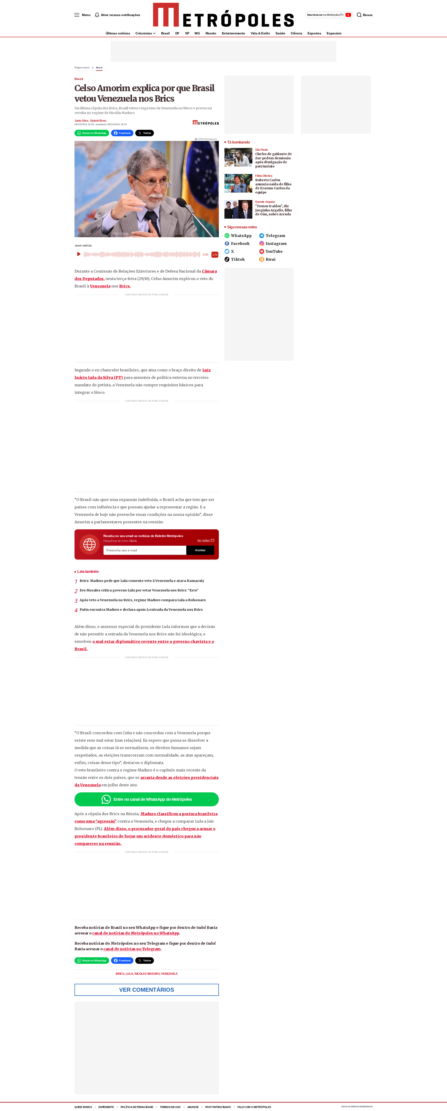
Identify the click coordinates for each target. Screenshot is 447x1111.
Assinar (200, 550)
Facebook (240, 243)
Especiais (334, 33)
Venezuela (100, 286)
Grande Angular (265, 202)
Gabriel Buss (98, 120)
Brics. (125, 286)
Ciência (296, 33)
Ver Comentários (146, 990)
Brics (120, 973)
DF (177, 33)
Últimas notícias (118, 33)
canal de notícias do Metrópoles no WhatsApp (135, 933)
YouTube (274, 251)
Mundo (211, 33)
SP (187, 33)
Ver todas (203, 540)
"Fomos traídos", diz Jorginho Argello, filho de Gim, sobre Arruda (273, 210)
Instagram (276, 243)
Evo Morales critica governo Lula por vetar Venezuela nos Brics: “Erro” (139, 590)
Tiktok (238, 259)
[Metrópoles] (223, 15)
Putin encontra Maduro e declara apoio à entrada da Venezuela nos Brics (141, 609)
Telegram (275, 235)
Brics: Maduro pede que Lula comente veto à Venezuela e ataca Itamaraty (142, 581)
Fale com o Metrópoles (254, 1107)
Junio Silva (81, 120)
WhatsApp (241, 235)
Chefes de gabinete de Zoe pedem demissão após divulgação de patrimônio (273, 160)
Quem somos (83, 1107)
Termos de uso (170, 1107)
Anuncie (193, 1107)
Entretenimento (233, 33)
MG (197, 33)
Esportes (314, 33)
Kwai (271, 259)
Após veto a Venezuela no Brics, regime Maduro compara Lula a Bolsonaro (143, 600)
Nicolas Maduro (147, 973)
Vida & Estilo (260, 33)
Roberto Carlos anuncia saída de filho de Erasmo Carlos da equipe (273, 186)
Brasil (165, 33)
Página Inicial (81, 68)
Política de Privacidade (137, 1107)
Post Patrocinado (218, 1107)
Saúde (280, 33)
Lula (130, 973)
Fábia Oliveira (263, 175)
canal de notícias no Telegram (132, 949)
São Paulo (261, 149)
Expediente (106, 1107)
